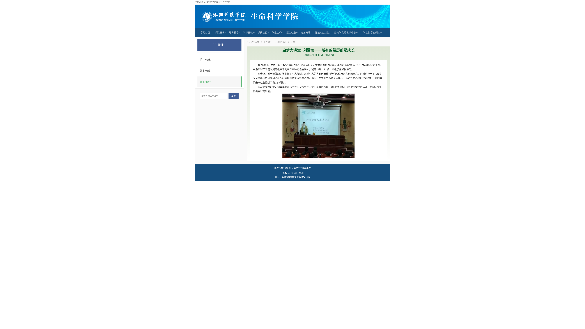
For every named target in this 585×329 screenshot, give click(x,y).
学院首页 (205, 32)
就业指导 (282, 41)
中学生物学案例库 (370, 32)
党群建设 (262, 32)
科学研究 (248, 32)
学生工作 (277, 32)
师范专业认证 (322, 32)
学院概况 (219, 32)
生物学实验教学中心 (345, 32)
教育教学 (234, 32)
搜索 (233, 96)
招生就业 (291, 32)
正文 (293, 41)
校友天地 (305, 32)
